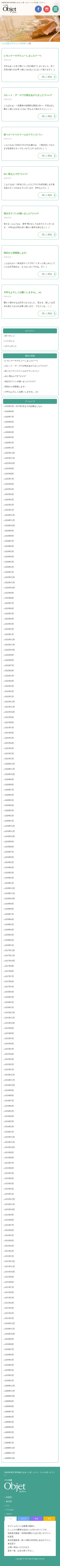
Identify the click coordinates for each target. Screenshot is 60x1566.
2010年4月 (9, 1365)
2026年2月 (9, 443)
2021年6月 (9, 733)
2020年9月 (9, 779)
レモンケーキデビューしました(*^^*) (21, 361)
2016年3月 (9, 997)
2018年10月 (10, 899)
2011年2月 (9, 1313)
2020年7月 (9, 790)
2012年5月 (9, 1235)
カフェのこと (11, 346)
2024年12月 (10, 515)
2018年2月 (9, 940)
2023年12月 (10, 577)
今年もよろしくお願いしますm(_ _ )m (21, 392)
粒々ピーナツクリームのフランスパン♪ (22, 371)
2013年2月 (9, 1189)
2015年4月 (9, 1054)
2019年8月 (9, 847)
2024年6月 (9, 546)
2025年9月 (9, 469)
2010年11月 (10, 1329)
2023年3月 (9, 624)
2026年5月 (9, 427)
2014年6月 (9, 1106)
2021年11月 (10, 707)
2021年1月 (9, 759)
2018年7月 (9, 914)
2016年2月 (9, 1002)
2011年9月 (9, 1277)
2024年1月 (9, 572)
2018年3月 (9, 935)
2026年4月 (9, 432)
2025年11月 (10, 458)
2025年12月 (10, 453)
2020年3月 (9, 810)
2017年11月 (10, 956)
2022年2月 (9, 691)
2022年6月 (9, 671)
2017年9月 (9, 966)
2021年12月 (10, 702)
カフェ (23, 1519)
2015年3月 (9, 1059)
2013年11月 (10, 1142)
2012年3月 (9, 1246)
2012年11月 (10, 1204)
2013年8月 (9, 1158)
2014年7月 (9, 1101)
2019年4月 (9, 867)
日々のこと (10, 336)
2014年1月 (9, 1132)
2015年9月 (9, 1028)
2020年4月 (9, 805)
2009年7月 (9, 1412)
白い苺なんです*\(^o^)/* (15, 376)
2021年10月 (10, 712)
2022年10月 (10, 650)
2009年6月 (9, 1417)
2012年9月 (9, 1215)
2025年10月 (10, 463)
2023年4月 (9, 619)
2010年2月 (9, 1375)
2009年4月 (9, 1427)
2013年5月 (9, 1173)
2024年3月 (9, 562)
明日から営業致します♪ (15, 387)
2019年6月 (9, 857)
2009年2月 (9, 1438)
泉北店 (9, 1501)
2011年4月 (9, 1303)
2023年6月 (9, 608)
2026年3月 (9, 437)
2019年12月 (10, 826)
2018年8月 (9, 909)
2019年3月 (9, 873)
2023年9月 (9, 593)
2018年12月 (10, 888)
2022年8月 (9, 660)
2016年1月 (9, 1007)
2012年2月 (9, 1251)
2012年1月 (9, 1256)
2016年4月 (9, 992)
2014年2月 (9, 1127)
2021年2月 (9, 753)
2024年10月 (10, 526)
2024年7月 (9, 541)
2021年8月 (9, 722)
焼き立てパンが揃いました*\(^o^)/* (20, 381)
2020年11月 (10, 769)
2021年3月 (9, 748)
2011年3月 (9, 1308)
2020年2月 (9, 816)
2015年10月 (10, 1023)
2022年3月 (9, 686)
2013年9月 (9, 1152)
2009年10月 (10, 1396)
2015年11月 (10, 1018)
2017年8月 (9, 971)
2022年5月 (9, 676)
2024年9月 (9, 531)
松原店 (9, 1497)
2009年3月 (9, 1432)
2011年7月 (9, 1287)
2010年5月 (9, 1360)
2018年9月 (9, 904)
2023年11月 (10, 583)
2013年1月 (9, 1194)
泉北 (49, 1519)
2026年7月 (9, 417)
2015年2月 (9, 1064)
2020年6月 (9, 795)
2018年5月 (9, 924)
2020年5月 (9, 800)
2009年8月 (9, 1406)
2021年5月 (9, 738)
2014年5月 (9, 1111)
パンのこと (10, 341)
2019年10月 (10, 836)
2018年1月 (9, 945)
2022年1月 (9, 696)
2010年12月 (10, 1323)
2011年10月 (10, 1272)
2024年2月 (9, 567)
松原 (36, 1519)
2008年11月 (10, 1453)
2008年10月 (10, 1458)
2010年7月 (9, 1349)
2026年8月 (9, 411)
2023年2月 (9, 629)
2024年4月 (9, 557)
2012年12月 (10, 1199)
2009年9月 (9, 1401)
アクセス (10, 1510)
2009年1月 (9, 1443)
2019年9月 (9, 842)
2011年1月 (9, 1318)
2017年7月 (9, 976)
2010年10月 (10, 1334)
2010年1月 (9, 1381)
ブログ (9, 1514)
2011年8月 (9, 1282)
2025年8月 (9, 474)
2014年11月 (10, 1080)
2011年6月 (9, 1292)
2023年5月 (9, 614)
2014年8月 (9, 1095)
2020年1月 (9, 821)
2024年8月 (9, 536)
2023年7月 (9, 603)
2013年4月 (9, 1178)
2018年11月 (10, 893)
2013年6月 (9, 1168)
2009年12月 (10, 1386)
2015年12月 (10, 1013)
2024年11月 (10, 520)
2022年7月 (9, 665)
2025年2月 (9, 505)
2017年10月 (10, 961)
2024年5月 (9, 551)
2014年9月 (9, 1090)
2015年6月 (9, 1044)
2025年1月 (9, 510)
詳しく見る (47, 77)
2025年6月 (9, 484)
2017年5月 (9, 987)
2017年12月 (10, 950)
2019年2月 (9, 878)
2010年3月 (9, 1370)
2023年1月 (9, 634)
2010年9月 (9, 1339)
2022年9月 (9, 655)
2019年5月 (9, 862)
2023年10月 (10, 588)
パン (8, 1506)
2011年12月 (10, 1261)
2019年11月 (10, 831)
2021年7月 (9, 728)
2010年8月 (9, 1344)
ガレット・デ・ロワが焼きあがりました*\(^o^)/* (26, 366)
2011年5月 (9, 1298)
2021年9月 (9, 717)
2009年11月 (10, 1391)
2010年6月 (9, 1355)
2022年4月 (9, 681)
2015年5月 (9, 1049)
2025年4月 (9, 494)
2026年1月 (9, 448)
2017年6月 (9, 981)
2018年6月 (9, 919)
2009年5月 (9, 1422)
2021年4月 (9, 743)
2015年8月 (9, 1033)
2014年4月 (9, 1116)
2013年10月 (10, 1147)
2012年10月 (10, 1209)
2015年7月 (9, 1038)
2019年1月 (9, 883)
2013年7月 (9, 1163)
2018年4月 (9, 930)
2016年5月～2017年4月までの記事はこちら (23, 406)
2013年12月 (10, 1137)
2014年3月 (9, 1121)
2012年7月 (9, 1225)
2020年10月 (10, 774)
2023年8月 (9, 598)
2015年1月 (9, 1070)
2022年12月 (10, 639)
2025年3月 (9, 500)
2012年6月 (9, 1230)
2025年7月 (9, 479)
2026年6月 (9, 422)
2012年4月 (9, 1241)
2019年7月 (9, 852)
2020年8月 (9, 785)
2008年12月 (10, 1448)
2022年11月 (10, 645)
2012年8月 (9, 1220)
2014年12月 (10, 1075)
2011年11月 (10, 1266)
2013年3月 (9, 1184)
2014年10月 (10, 1085)
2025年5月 (9, 489)
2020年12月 (10, 764)
